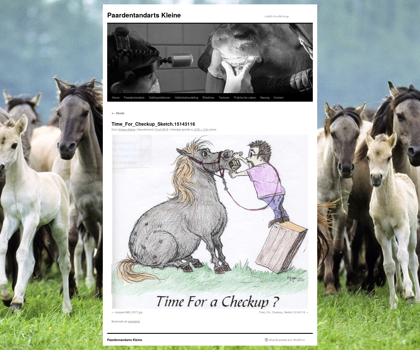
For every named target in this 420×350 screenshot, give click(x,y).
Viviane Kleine (126, 129)
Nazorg (264, 97)
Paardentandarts (134, 97)
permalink (134, 321)
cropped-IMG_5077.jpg (128, 312)
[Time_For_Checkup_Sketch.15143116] (210, 222)
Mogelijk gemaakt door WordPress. (287, 339)
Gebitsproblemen (159, 97)
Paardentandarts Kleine (144, 14)
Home (115, 97)
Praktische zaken (245, 97)
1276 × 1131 (201, 129)
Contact (279, 97)
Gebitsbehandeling (186, 97)
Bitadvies (208, 97)
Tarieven (224, 97)
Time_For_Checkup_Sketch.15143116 (282, 312)
